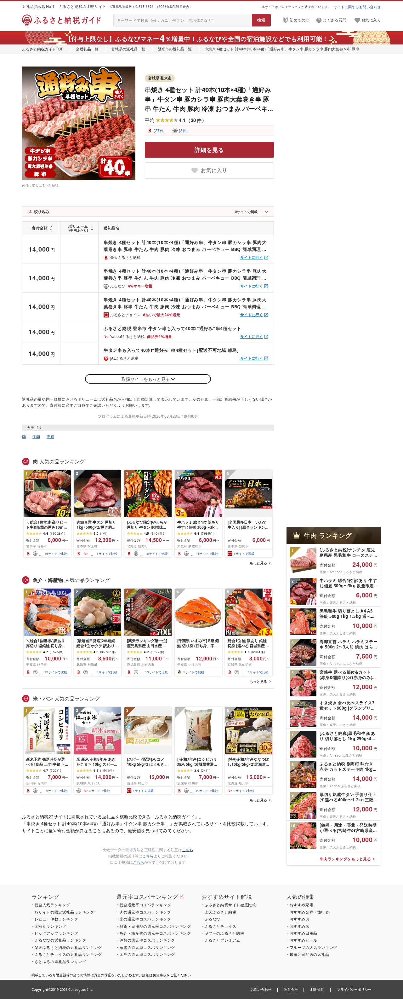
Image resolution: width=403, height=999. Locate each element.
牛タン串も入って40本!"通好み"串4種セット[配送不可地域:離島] (171, 350)
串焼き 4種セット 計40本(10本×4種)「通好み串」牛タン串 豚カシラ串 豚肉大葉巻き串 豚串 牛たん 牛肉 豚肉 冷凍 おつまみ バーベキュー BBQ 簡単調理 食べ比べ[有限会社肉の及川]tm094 (209, 108)
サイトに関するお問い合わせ (357, 6)
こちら (187, 849)
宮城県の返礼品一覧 (128, 49)
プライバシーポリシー (354, 989)
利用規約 (317, 989)
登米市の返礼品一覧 (175, 49)
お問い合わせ (261, 989)
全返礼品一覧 (87, 49)
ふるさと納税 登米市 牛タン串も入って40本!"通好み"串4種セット (172, 328)
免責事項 (160, 975)
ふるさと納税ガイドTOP (42, 49)
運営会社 (291, 989)
